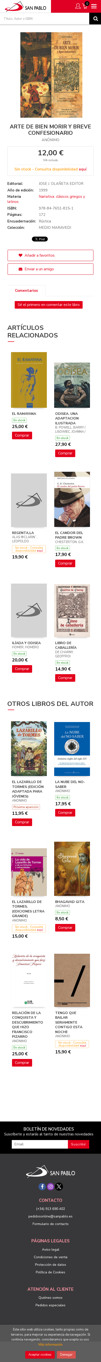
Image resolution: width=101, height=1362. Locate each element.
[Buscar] (95, 18)
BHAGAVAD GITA (69, 902)
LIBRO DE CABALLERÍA (65, 645)
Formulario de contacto (51, 1224)
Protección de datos (50, 1264)
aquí (83, 169)
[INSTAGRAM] (50, 1186)
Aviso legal (50, 1249)
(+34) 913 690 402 (50, 1208)
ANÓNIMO (50, 139)
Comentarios (26, 290)
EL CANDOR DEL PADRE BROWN (69, 535)
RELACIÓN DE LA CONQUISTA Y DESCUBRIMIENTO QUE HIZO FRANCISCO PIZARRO (27, 1025)
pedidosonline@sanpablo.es (50, 1216)
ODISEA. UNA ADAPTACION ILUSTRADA (67, 418)
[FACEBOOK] (42, 1186)
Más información (50, 1344)
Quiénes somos (50, 1297)
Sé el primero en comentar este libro (49, 304)
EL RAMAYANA (24, 413)
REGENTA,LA (23, 533)
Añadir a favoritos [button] (39, 255)
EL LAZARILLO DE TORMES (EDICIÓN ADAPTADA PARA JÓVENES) (28, 789)
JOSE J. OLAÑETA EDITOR (61, 183)
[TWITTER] (59, 1186)
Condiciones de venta (50, 1257)
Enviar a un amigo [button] (39, 269)
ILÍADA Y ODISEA (26, 643)
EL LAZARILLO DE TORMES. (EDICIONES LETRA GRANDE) (28, 909)
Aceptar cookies (39, 1354)
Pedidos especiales (50, 1305)
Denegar (66, 1354)
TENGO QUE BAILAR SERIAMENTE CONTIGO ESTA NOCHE (68, 1022)
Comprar (22, 435)
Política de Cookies (50, 1272)
